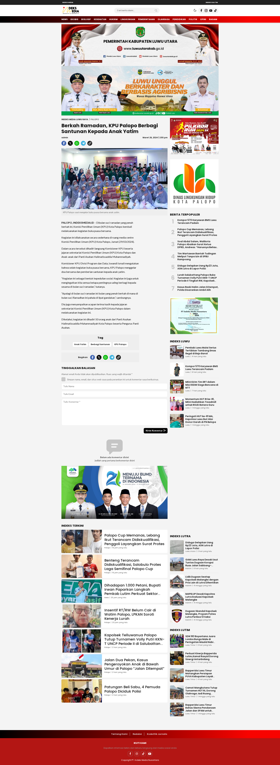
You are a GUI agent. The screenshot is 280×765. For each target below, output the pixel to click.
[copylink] (89, 143)
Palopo (95, 119)
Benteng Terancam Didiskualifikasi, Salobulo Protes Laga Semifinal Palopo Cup (132, 564)
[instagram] (136, 753)
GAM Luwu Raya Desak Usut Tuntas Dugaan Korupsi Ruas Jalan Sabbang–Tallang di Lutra (201, 564)
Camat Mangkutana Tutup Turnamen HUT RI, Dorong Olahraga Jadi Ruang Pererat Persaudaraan (201, 692)
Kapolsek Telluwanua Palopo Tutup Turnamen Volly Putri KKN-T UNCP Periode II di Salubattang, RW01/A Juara (134, 641)
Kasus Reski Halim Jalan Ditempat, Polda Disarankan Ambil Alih (197, 288)
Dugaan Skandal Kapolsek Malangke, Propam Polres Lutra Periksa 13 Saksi (201, 614)
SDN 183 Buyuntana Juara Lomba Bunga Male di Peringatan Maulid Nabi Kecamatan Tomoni (200, 641)
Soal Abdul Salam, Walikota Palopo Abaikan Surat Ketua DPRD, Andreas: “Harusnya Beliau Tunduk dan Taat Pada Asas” (196, 246)
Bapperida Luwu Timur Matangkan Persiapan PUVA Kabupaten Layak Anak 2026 (199, 675)
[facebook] (63, 143)
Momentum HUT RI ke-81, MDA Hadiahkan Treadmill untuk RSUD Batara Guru (200, 402)
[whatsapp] (76, 143)
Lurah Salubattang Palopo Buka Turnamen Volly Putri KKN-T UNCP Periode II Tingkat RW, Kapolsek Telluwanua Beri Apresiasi (197, 279)
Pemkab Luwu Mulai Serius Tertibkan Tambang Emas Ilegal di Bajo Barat (200, 350)
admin (64, 137)
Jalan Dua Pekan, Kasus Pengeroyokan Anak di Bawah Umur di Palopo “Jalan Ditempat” (134, 664)
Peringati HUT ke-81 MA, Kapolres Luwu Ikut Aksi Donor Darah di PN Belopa (200, 419)
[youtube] (149, 753)
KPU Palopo (120, 344)
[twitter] (70, 143)
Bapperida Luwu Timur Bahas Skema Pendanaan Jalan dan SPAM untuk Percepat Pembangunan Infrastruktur (200, 710)
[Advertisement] (155, 266)
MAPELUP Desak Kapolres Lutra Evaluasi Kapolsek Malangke (200, 596)
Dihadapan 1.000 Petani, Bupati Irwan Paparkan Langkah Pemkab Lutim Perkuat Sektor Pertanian (132, 592)
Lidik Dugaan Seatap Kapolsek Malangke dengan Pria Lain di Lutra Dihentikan (201, 579)
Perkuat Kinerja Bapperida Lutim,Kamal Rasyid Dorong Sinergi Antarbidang (201, 656)
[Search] (156, 10)
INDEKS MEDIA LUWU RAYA (74, 119)
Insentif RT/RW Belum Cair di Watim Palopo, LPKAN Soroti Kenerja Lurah (130, 614)
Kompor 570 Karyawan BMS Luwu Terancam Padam (196, 221)
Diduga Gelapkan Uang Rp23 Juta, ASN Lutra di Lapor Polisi (197, 267)
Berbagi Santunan (100, 344)
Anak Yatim (80, 344)
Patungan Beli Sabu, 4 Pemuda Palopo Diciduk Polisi (132, 689)
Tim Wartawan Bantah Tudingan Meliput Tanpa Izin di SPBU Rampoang (196, 256)
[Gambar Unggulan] (114, 178)
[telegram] (83, 143)
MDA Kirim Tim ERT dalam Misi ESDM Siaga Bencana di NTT (201, 384)
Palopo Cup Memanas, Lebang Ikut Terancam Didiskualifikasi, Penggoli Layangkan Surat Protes (134, 539)
